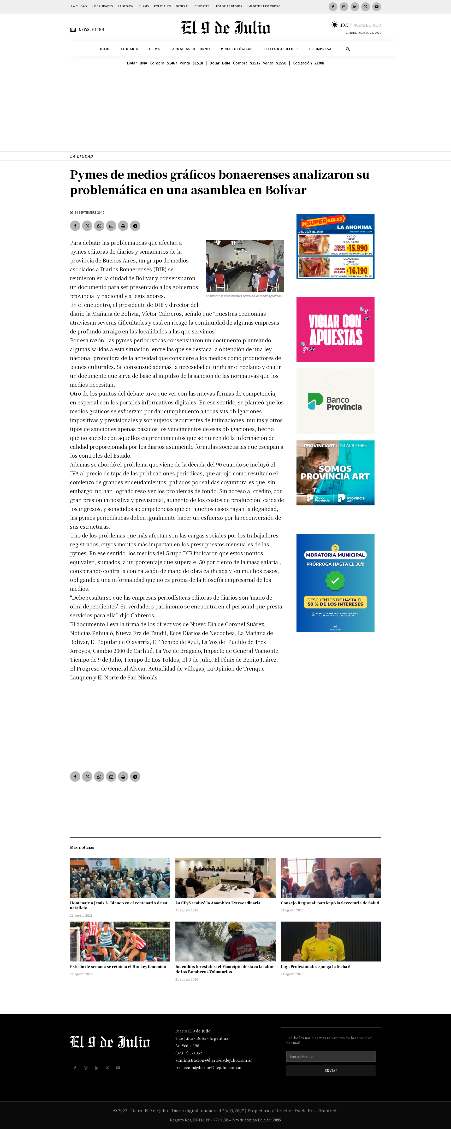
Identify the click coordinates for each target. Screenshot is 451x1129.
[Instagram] (344, 6)
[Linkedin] (355, 6)
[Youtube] (376, 6)
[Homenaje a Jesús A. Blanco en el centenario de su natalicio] (120, 878)
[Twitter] (365, 6)
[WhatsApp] (99, 225)
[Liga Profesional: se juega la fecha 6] (331, 942)
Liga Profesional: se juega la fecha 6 (316, 966)
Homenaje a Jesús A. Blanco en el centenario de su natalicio (118, 905)
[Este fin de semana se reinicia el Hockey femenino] (120, 942)
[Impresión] (123, 225)
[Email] (111, 225)
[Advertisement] (225, 114)
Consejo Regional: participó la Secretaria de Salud (330, 902)
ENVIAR (331, 1070)
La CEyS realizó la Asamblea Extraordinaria (217, 902)
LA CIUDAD (81, 156)
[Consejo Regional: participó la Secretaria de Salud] (331, 878)
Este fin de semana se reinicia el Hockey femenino (118, 966)
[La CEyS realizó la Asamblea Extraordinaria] (225, 878)
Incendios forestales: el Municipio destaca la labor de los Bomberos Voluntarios (224, 969)
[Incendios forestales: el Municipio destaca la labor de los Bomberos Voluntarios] (225, 942)
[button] (348, 49)
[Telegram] (135, 225)
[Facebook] (333, 6)
